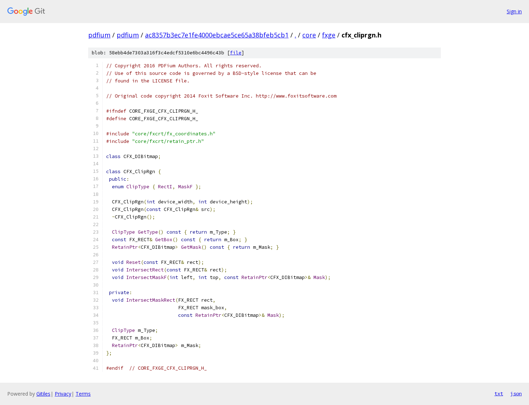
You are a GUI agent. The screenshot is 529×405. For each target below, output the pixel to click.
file (235, 53)
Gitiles (43, 393)
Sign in (514, 11)
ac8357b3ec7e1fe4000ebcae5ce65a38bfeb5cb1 (217, 35)
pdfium (99, 35)
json (516, 393)
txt (498, 393)
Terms (83, 393)
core (309, 35)
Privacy (63, 393)
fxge (328, 35)
